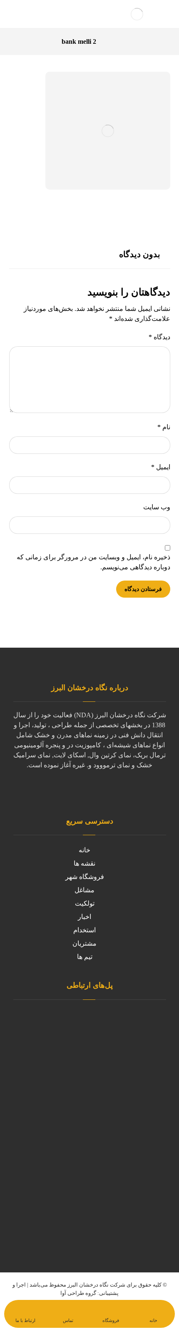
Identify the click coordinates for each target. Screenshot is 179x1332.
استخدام (84, 930)
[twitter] (73, 791)
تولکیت (84, 903)
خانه (84, 850)
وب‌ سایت (156, 507)
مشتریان (84, 943)
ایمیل (160, 467)
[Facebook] (56, 791)
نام (163, 427)
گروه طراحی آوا (78, 1293)
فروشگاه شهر (84, 876)
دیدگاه (159, 337)
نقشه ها (84, 863)
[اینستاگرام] (122, 791)
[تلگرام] (106, 791)
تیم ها (84, 956)
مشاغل (84, 890)
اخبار (84, 916)
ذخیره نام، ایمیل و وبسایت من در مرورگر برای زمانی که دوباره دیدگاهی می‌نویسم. (93, 562)
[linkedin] (89, 791)
